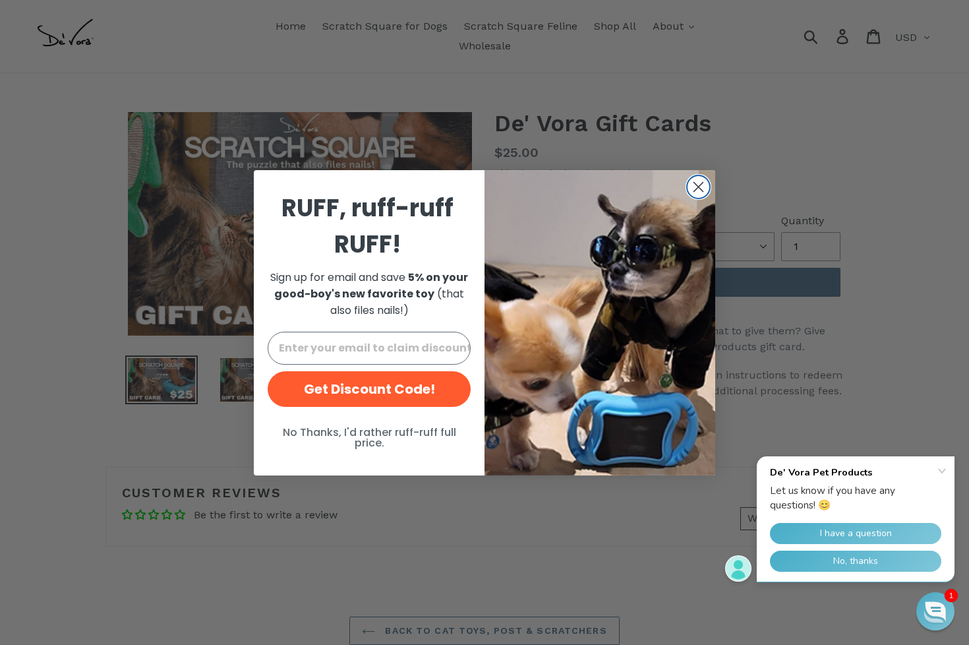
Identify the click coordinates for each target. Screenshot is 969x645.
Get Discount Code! (369, 389)
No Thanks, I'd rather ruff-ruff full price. (369, 437)
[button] (935, 611)
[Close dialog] (698, 187)
